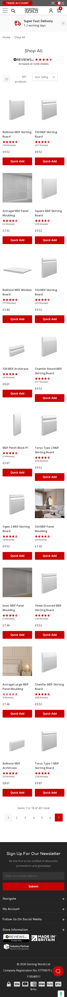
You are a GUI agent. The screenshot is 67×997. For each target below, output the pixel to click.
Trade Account (17, 3)
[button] (17, 144)
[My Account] (50, 10)
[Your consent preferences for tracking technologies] (61, 993)
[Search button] (13, 10)
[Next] (63, 23)
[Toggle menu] (5, 10)
